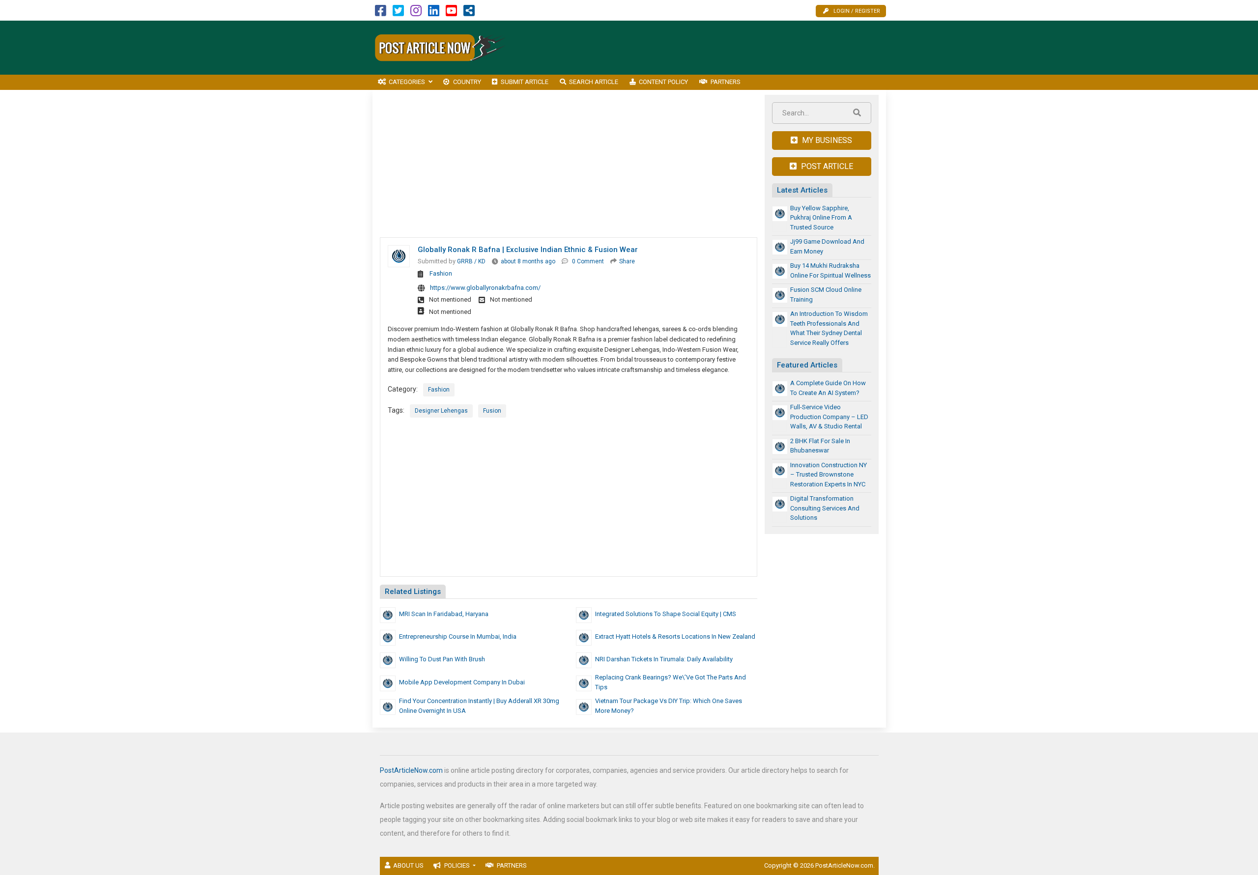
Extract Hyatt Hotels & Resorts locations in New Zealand (675, 636)
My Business (826, 140)
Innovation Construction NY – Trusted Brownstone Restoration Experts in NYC (828, 474)
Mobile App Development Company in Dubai (462, 682)
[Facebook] (380, 13)
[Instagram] (416, 13)
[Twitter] (398, 13)
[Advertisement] (707, 48)
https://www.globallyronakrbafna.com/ (485, 287)
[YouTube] (451, 13)
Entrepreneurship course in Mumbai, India (457, 636)
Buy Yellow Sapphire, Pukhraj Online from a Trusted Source (821, 217)
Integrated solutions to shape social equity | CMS (665, 614)
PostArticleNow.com (411, 770)
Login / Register (856, 11)
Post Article (826, 166)
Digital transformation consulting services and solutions (824, 508)
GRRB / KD (471, 261)
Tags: (396, 410)
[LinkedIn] (433, 13)
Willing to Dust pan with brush (442, 659)
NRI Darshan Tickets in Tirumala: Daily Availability (664, 659)
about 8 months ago (528, 261)
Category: (403, 389)
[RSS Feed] (469, 13)
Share (627, 261)
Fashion (440, 273)
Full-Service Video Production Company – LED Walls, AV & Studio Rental (829, 416)
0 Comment (588, 261)
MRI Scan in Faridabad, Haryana (443, 614)
